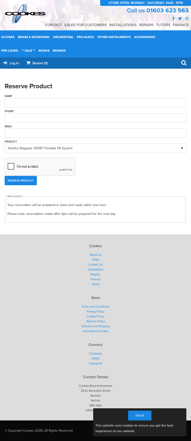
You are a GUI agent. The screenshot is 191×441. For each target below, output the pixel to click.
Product (11, 141)
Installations (95, 269)
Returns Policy (95, 321)
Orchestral (63, 37)
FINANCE (181, 25)
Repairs (95, 274)
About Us (96, 255)
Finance (95, 279)
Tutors (95, 284)
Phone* (9, 111)
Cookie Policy (95, 316)
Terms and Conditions (95, 307)
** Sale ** (28, 51)
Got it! (140, 415)
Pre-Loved (9, 51)
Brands (59, 51)
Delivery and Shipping (96, 326)
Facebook (95, 354)
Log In (14, 63)
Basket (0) (40, 63)
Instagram (95, 363)
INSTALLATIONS (123, 25)
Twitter (95, 358)
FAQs (95, 260)
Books (44, 51)
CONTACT (53, 25)
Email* (8, 126)
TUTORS (163, 25)
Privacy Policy (95, 311)
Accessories (144, 37)
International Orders (96, 331)
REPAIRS (146, 25)
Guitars (7, 37)
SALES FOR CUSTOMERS (85, 25)
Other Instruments (114, 37)
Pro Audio (85, 37)
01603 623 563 (168, 10)
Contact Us (95, 265)
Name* (9, 96)
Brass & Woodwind (34, 37)
